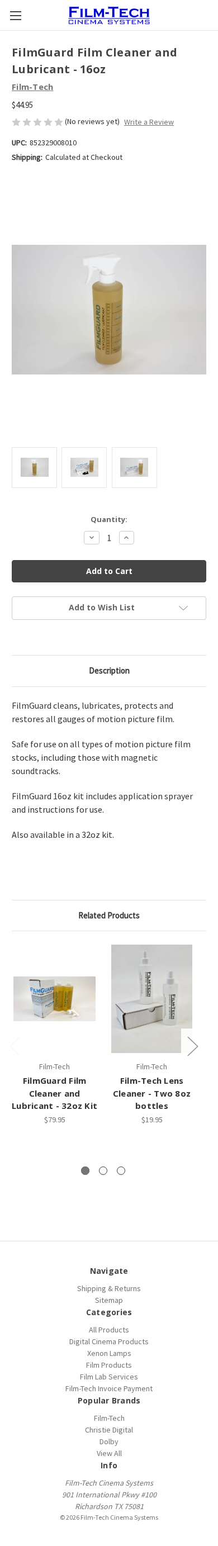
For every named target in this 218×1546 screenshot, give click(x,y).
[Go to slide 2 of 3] (103, 1170)
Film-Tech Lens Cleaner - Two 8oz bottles (152, 1093)
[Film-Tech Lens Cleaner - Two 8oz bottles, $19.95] (152, 999)
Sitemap (109, 1300)
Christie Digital (109, 1430)
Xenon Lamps (109, 1353)
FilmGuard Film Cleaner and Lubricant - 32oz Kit (54, 1093)
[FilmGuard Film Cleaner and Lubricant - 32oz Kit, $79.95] (54, 999)
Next (192, 1046)
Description (109, 670)
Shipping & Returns (109, 1288)
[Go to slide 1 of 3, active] (85, 1170)
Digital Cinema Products (109, 1341)
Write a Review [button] (149, 122)
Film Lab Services (109, 1377)
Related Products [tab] (109, 915)
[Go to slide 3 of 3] (121, 1170)
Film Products (109, 1365)
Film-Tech (109, 1418)
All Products (109, 1330)
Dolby (109, 1441)
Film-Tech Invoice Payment (109, 1388)
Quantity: (109, 519)
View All (109, 1453)
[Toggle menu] (15, 15)
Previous (14, 1046)
